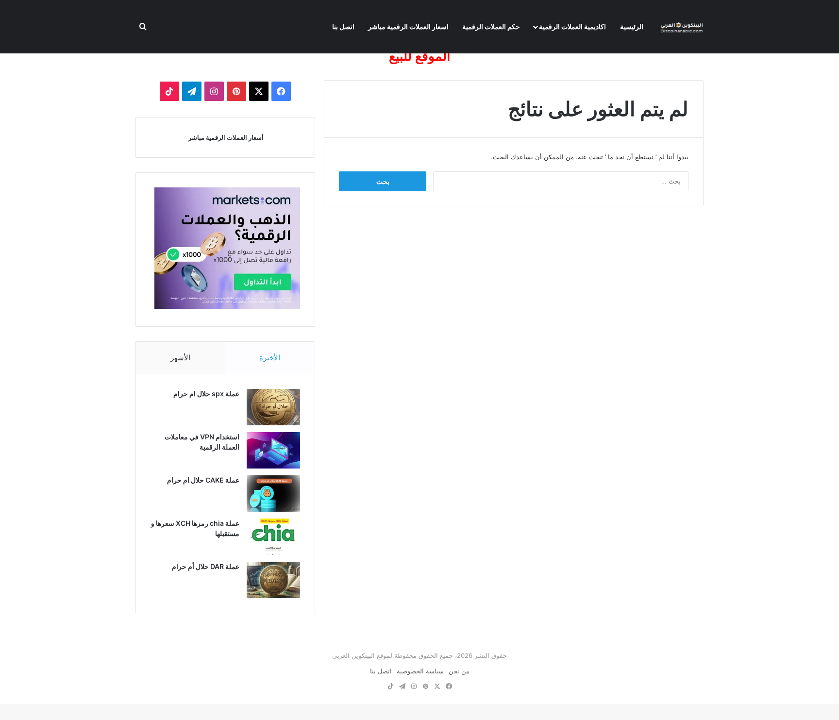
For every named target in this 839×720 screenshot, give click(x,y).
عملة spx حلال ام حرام (206, 393)
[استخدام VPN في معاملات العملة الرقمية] (273, 450)
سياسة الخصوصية (420, 671)
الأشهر (180, 357)
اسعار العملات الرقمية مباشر (408, 26)
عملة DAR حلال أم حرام (205, 566)
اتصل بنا (343, 26)
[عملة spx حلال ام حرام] (273, 407)
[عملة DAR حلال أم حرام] (273, 580)
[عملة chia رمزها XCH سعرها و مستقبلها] (273, 537)
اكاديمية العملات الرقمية (572, 26)
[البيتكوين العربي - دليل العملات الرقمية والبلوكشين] (682, 26)
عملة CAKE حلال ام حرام (203, 480)
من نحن (459, 671)
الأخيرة (269, 357)
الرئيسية (631, 26)
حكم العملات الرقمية (491, 26)
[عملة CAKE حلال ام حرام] (273, 493)
